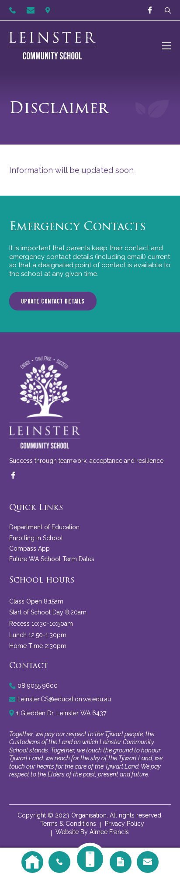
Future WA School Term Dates (51, 558)
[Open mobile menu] (166, 45)
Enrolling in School (36, 538)
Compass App (29, 548)
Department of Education (44, 527)
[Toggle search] (165, 10)
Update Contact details (53, 301)
